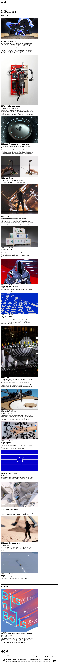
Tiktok (53, 657)
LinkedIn (44, 657)
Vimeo (49, 657)
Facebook (38, 657)
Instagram (32, 657)
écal (5, 651)
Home (3, 2)
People (3, 6)
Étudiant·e (11, 6)
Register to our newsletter (5, 655)
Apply (25, 657)
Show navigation (56, 2)
